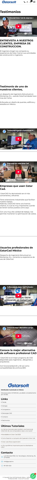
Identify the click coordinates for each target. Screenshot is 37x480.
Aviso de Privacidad (23, 478)
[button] (33, 476)
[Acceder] (27, 2)
